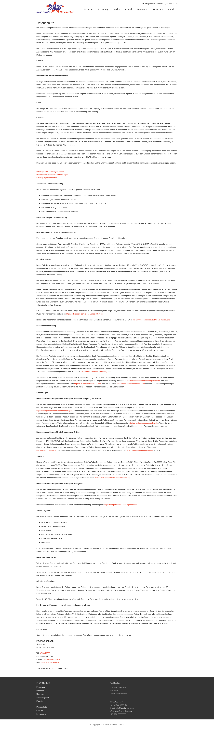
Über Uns (40, 694)
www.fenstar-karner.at (50, 662)
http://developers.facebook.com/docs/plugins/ (54, 411)
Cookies (39, 710)
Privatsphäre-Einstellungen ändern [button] (50, 171)
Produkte (40, 690)
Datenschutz (41, 707)
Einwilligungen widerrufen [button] (46, 178)
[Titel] (55, 7)
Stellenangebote (42, 698)
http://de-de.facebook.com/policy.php (143, 423)
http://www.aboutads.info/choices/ (87, 384)
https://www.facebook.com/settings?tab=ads (142, 381)
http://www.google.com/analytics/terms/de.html (151, 320)
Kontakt (39, 701)
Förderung (40, 687)
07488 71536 (45, 653)
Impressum (41, 714)
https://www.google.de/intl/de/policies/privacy (112, 478)
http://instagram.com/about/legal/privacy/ (120, 505)
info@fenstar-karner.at (52, 659)
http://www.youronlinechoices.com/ (131, 384)
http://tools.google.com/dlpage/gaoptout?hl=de (84, 314)
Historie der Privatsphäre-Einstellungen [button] (52, 175)
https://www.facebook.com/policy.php (96, 371)
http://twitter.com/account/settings (140, 450)
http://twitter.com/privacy (46, 450)
